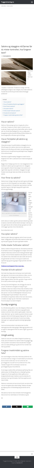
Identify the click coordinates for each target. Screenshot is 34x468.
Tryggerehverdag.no (7, 2)
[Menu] (32, 2)
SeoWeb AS (20, 463)
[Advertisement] (17, 27)
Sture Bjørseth (7, 56)
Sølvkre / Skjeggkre (7, 6)
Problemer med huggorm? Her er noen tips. (12, 266)
